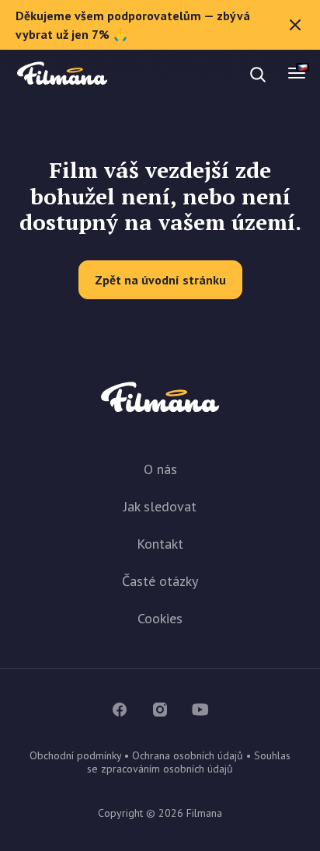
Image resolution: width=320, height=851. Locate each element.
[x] (295, 25)
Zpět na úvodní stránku (160, 280)
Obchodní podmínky (75, 755)
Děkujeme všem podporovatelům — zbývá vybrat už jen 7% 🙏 (133, 25)
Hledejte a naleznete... (146, 74)
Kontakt (160, 544)
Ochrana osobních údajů (187, 755)
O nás (160, 469)
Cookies (160, 618)
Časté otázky (160, 581)
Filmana (62, 74)
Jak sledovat (160, 506)
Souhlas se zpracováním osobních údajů (188, 762)
